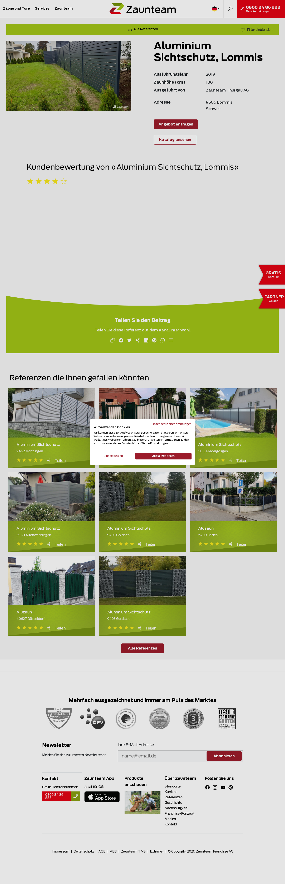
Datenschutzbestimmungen (172, 424)
